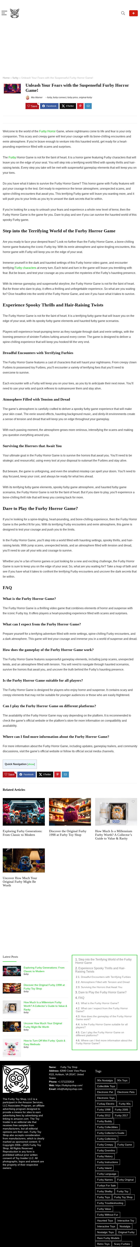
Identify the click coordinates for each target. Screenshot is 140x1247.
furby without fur (107, 1214)
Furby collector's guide (110, 1132)
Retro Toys (103, 1243)
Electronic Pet (105, 1092)
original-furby (85, 97)
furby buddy (104, 1121)
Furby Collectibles (107, 1127)
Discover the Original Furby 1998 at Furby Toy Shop (67, 833)
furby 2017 (121, 1115)
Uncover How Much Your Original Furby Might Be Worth (20, 881)
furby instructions (107, 1162)
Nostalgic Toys (105, 1232)
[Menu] (4, 13)
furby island (104, 1168)
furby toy (122, 1191)
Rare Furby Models (108, 1238)
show (31, 764)
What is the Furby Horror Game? (100, 1003)
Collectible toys (106, 1086)
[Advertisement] (70, 45)
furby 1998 (103, 1109)
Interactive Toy (125, 1220)
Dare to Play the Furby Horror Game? (102, 992)
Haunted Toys (105, 1220)
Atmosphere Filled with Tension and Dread (105, 982)
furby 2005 (121, 1109)
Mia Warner (36, 97)
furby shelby (104, 1191)
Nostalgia (125, 1226)
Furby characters (25, 267)
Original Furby (126, 1232)
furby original (125, 1179)
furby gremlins (106, 1150)
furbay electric (105, 1103)
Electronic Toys (105, 1097)
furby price (72, 97)
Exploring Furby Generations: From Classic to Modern (22, 833)
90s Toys (122, 1080)
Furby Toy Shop (69, 1067)
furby (15, 77)
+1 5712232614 (66, 1081)
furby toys (103, 1197)
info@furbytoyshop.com (69, 1089)
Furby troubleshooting (110, 1203)
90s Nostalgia (105, 1080)
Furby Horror (47, 131)
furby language (106, 1173)
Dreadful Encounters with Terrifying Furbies (106, 976)
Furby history (105, 1156)
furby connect (59, 97)
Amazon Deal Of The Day (133, 13)
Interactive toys (106, 1226)
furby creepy (105, 1144)
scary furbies (122, 1243)
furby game (124, 1144)
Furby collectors (106, 1138)
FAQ (81, 997)
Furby (12, 157)
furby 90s (125, 1103)
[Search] (123, 13)
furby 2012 (103, 1115)
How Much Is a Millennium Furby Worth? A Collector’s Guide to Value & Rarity (113, 834)
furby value (104, 1208)
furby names (105, 1179)
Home (6, 77)
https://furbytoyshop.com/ (69, 1085)
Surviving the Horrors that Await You (101, 987)
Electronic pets (126, 1092)
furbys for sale (106, 1185)
